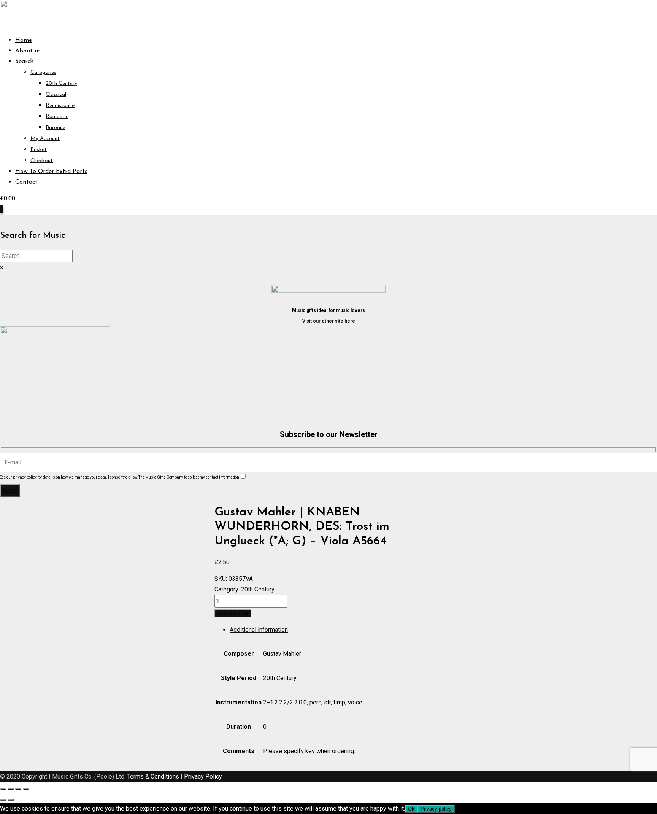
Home (23, 40)
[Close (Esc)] (26, 789)
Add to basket (232, 613)
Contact (26, 182)
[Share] (18, 789)
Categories (43, 72)
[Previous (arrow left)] (3, 800)
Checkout (41, 161)
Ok (411, 809)
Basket (38, 150)
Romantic (57, 116)
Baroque (55, 127)
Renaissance (60, 105)
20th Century (61, 83)
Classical (56, 94)
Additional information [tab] (259, 629)
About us (28, 51)
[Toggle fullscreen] (11, 789)
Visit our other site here (328, 321)
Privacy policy (436, 809)
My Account (45, 138)
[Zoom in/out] (3, 789)
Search (24, 62)
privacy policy (25, 477)
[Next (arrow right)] (11, 800)
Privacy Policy (203, 776)
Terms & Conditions (153, 776)
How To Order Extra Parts (51, 172)
